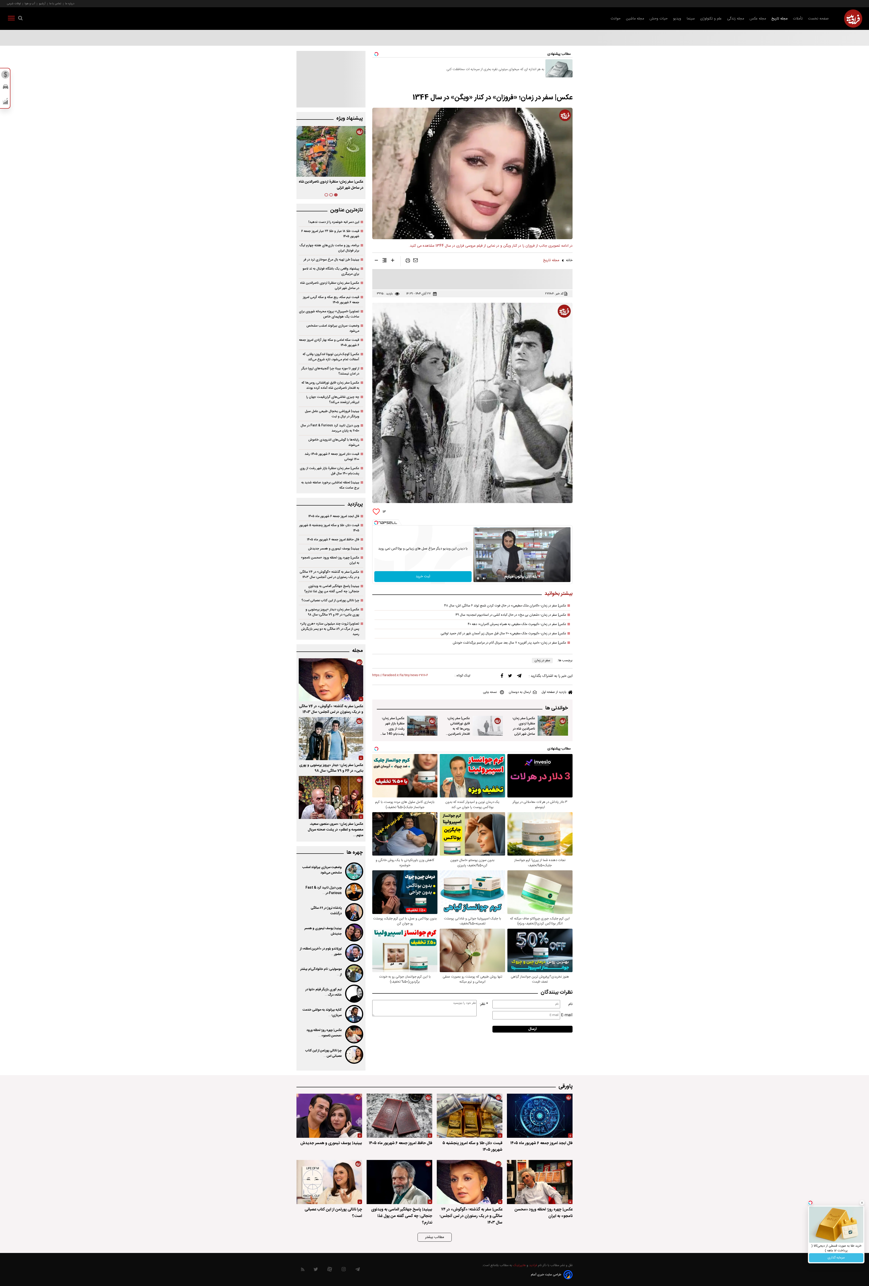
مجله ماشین (635, 19)
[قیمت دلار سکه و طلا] (5, 76)
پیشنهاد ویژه (349, 118)
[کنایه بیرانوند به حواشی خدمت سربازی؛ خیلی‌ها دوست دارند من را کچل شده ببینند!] (353, 1014)
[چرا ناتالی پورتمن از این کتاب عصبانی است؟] (353, 1055)
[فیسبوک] (502, 676)
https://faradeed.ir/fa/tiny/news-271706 (400, 675)
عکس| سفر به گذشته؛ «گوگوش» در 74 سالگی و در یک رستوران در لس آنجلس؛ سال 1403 (331, 709)
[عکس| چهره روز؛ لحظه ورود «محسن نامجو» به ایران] (353, 1034)
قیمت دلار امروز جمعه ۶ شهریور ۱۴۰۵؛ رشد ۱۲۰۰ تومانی (332, 456)
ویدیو (677, 19)
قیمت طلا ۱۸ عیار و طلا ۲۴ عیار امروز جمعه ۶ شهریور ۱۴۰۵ (330, 234)
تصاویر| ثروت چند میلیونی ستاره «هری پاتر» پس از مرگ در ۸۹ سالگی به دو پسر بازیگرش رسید (329, 629)
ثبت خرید (423, 576)
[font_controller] (393, 261)
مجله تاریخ (779, 19)
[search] (20, 19)
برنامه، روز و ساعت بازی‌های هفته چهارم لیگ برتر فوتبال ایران (329, 248)
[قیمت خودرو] (5, 88)
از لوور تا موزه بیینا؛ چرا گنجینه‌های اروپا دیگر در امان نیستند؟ (330, 371)
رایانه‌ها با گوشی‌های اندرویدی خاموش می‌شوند (333, 442)
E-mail (567, 1015)
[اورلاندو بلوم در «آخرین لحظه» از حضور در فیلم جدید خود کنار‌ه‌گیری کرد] (353, 953)
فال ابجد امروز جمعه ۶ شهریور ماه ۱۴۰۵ (333, 516)
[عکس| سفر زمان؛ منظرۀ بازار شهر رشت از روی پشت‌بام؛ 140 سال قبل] (422, 726)
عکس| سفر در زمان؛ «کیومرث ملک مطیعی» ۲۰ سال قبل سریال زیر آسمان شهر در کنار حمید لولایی (503, 633)
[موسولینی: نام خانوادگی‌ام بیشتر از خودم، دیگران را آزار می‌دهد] (353, 973)
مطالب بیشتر (434, 1237)
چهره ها (354, 852)
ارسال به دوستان (520, 692)
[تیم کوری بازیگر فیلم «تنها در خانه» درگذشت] (353, 994)
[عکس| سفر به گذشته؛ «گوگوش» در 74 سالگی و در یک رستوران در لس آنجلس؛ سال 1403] (331, 679)
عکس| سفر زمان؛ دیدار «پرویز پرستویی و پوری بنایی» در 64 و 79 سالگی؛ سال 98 (331, 768)
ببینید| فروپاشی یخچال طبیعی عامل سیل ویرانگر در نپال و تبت (332, 414)
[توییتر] (510, 676)
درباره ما (69, 3)
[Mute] (484, 578)
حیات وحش (658, 19)
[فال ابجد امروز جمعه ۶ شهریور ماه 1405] (540, 1116)
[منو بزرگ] (11, 19)
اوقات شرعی (14, 3)
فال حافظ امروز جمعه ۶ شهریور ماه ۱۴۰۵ (333, 539)
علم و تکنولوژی (711, 19)
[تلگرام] (519, 676)
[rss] (302, 1270)
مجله (357, 651)
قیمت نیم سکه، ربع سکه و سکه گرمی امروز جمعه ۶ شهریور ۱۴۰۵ (331, 300)
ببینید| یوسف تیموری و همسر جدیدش (333, 548)
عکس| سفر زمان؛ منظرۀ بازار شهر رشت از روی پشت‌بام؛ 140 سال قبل (392, 729)
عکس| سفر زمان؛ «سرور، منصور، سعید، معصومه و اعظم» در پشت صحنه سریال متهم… (335, 829)
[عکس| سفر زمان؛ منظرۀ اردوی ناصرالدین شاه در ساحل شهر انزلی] (553, 726)
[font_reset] (384, 261)
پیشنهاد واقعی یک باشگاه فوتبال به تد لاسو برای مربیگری (331, 271)
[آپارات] (329, 1270)
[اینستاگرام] (343, 1270)
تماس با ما (55, 3)
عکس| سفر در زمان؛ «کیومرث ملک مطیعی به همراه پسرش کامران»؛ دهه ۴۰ (517, 624)
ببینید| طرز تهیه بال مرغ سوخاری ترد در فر (331, 259)
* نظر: (484, 1004)
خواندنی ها (556, 708)
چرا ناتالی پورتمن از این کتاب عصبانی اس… (323, 1053)
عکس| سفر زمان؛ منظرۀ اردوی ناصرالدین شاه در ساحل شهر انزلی (524, 726)
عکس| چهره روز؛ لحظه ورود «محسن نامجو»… (324, 1033)
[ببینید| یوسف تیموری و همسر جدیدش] (353, 932)
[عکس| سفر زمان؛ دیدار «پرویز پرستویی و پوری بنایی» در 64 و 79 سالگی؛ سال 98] (331, 738)
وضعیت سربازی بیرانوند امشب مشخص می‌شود (332, 328)
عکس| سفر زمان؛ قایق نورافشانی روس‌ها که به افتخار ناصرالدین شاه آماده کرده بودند (458, 731)
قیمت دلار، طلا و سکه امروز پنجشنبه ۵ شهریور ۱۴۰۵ (329, 528)
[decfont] (376, 261)
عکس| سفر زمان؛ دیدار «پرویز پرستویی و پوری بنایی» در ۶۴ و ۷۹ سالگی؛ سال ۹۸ (332, 612)
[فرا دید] (853, 19)
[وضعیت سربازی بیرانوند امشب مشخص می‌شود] (353, 871)
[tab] (336, 194)
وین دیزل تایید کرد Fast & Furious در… (324, 890)
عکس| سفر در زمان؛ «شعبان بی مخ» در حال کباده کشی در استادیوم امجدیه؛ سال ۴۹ (511, 615)
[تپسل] (376, 522)
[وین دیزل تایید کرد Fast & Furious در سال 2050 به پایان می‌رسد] (353, 892)
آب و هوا (30, 3)
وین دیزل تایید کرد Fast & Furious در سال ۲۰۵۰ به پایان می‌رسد (330, 428)
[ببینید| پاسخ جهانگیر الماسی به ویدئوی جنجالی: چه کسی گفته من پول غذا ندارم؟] (399, 1182)
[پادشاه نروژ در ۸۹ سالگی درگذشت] (353, 912)
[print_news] (407, 261)
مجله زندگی (735, 19)
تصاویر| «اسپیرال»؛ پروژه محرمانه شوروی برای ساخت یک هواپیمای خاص (329, 314)
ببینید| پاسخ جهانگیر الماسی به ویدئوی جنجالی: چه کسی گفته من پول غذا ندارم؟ (331, 589)
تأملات (798, 19)
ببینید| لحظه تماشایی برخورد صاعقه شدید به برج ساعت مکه (330, 485)
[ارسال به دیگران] (415, 261)
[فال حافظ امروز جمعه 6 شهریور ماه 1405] (399, 1116)
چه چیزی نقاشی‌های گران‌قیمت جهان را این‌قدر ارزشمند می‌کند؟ (332, 399)
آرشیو (42, 3)
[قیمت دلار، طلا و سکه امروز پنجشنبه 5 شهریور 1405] (469, 1116)
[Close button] (862, 1202)
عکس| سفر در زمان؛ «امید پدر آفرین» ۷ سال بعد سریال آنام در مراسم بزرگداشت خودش (509, 643)
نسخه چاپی (490, 692)
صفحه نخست (818, 19)
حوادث (616, 19)
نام (570, 1004)
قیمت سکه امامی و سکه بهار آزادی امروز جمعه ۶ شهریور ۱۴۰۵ (329, 342)
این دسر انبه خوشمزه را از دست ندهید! (333, 222)
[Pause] (478, 578)
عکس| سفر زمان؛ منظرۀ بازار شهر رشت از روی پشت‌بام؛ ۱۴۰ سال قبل (331, 185)
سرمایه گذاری (836, 1257)
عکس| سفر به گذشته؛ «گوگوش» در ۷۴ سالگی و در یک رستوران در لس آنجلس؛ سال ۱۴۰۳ (329, 574)
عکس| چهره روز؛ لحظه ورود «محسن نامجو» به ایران (330, 560)
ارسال (532, 1029)
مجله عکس (758, 19)
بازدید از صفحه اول (554, 692)
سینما (691, 19)
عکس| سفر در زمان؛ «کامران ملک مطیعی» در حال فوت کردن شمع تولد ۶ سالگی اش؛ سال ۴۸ (505, 605)
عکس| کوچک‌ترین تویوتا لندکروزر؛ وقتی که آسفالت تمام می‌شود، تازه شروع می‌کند (331, 357)
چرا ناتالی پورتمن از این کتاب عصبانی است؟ (330, 600)
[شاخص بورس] (5, 102)
